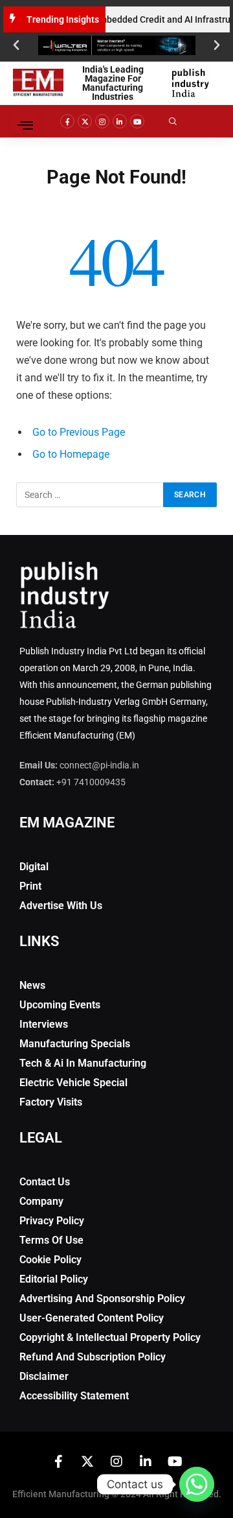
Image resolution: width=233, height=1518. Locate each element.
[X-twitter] (85, 121)
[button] (16, 45)
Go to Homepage (70, 454)
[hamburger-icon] (24, 121)
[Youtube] (137, 121)
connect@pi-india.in (99, 765)
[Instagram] (102, 121)
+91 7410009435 (91, 782)
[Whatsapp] (196, 1484)
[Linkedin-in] (120, 121)
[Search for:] (90, 494)
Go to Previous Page (78, 432)
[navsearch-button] (182, 121)
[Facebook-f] (67, 121)
